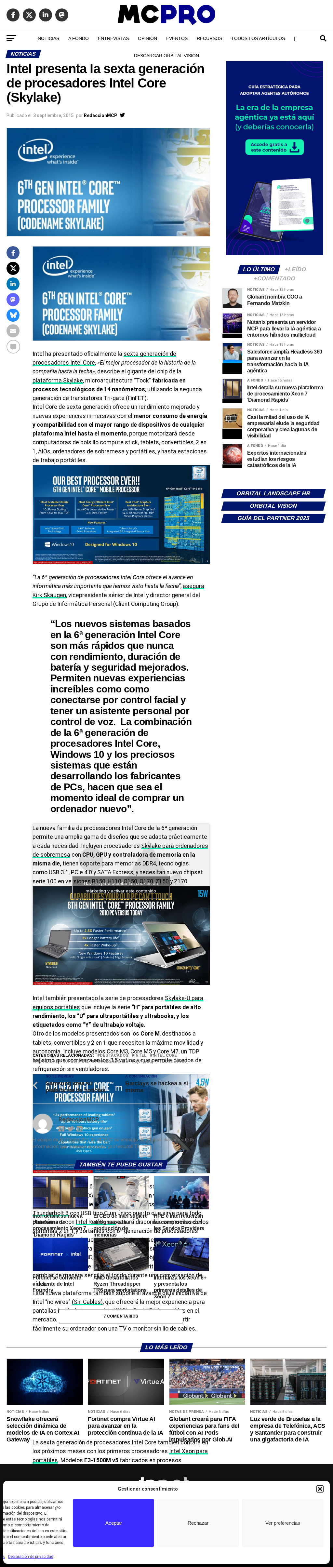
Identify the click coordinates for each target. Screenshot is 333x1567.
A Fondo (78, 38)
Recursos (209, 38)
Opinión (147, 38)
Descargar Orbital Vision (166, 55)
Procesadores (111, 1061)
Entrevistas (113, 38)
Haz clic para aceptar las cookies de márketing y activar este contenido (121, 887)
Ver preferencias (282, 1523)
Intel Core (165, 1055)
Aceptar (113, 1523)
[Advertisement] (121, 1003)
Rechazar (198, 1523)
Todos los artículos (258, 38)
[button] (320, 1489)
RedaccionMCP (100, 115)
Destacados (114, 1055)
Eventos (177, 38)
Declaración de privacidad (30, 1556)
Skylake (143, 1061)
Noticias (48, 38)
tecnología (172, 1061)
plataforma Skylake (58, 380)
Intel (140, 1055)
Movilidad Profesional (62, 1061)
